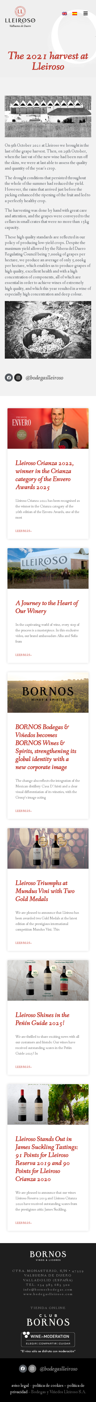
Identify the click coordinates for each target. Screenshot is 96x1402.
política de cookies (48, 1385)
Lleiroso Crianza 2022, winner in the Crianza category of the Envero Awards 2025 (44, 475)
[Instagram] (18, 378)
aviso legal (20, 1385)
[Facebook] (9, 378)
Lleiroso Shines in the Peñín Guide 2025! (42, 1019)
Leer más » (23, 531)
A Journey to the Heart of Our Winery (46, 607)
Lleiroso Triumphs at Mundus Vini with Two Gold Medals (44, 891)
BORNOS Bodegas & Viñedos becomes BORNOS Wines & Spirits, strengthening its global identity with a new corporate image (45, 747)
